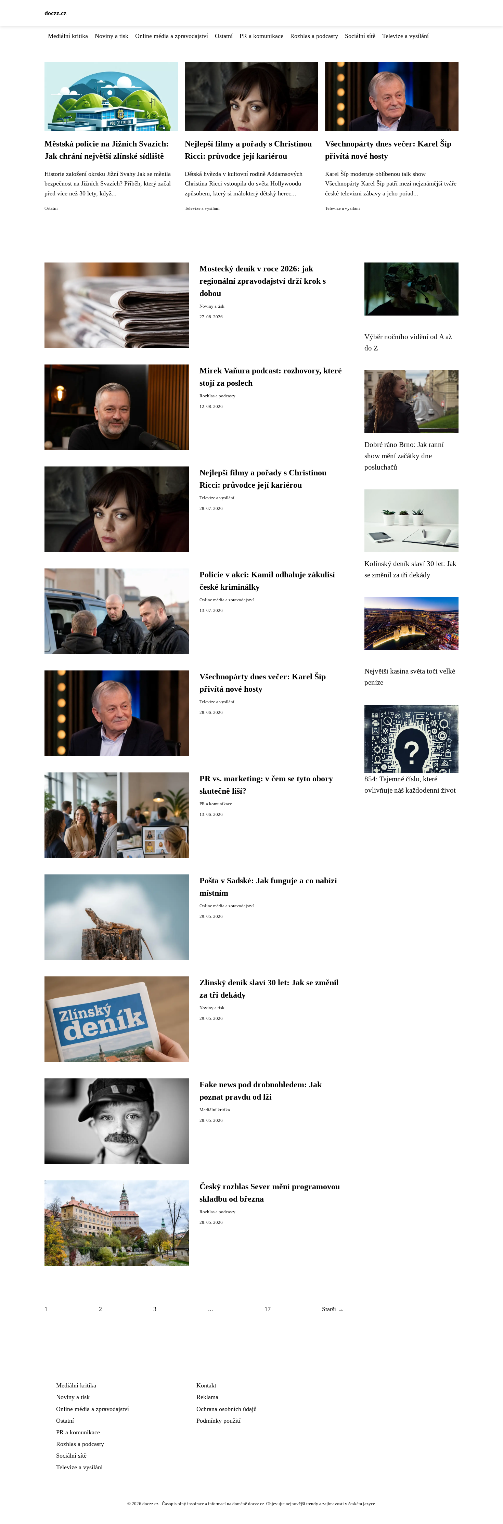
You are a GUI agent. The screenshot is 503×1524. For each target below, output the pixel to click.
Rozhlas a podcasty (314, 36)
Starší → (333, 1309)
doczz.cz (55, 13)
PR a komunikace (261, 36)
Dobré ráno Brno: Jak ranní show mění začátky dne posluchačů (404, 455)
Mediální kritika (68, 36)
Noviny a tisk (111, 36)
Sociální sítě (360, 36)
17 (268, 1309)
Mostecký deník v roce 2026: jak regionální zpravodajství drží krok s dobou (262, 281)
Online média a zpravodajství (171, 36)
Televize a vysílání (405, 36)
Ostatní (224, 36)
